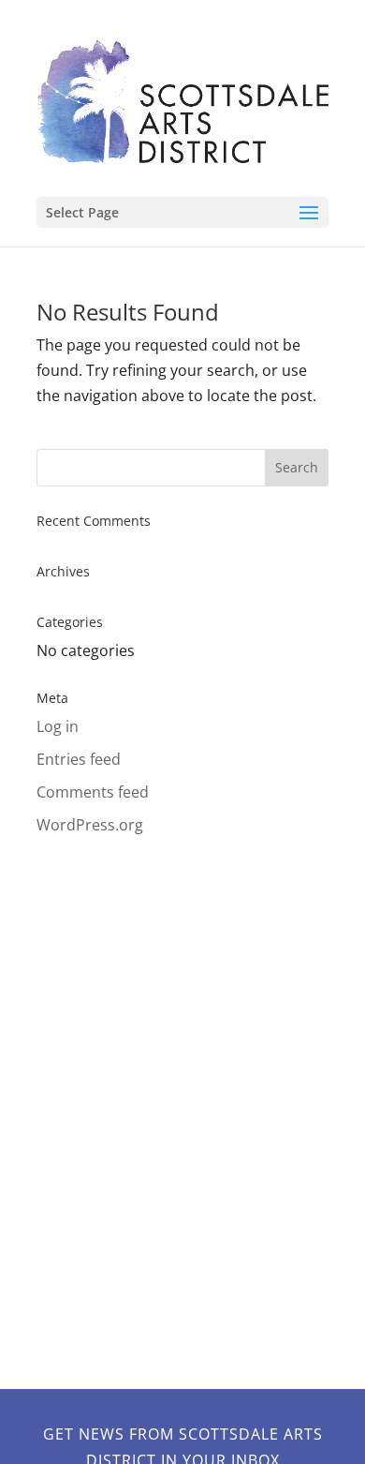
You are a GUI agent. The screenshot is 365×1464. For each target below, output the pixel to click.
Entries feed (78, 759)
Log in (57, 726)
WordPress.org (89, 824)
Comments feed (92, 792)
